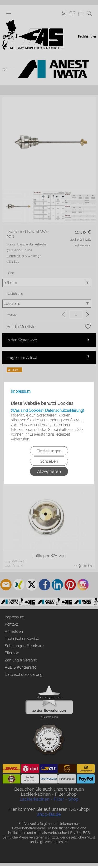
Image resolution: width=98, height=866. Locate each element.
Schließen (49, 461)
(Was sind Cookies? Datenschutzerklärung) (47, 410)
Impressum (21, 391)
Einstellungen (49, 451)
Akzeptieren (49, 471)
